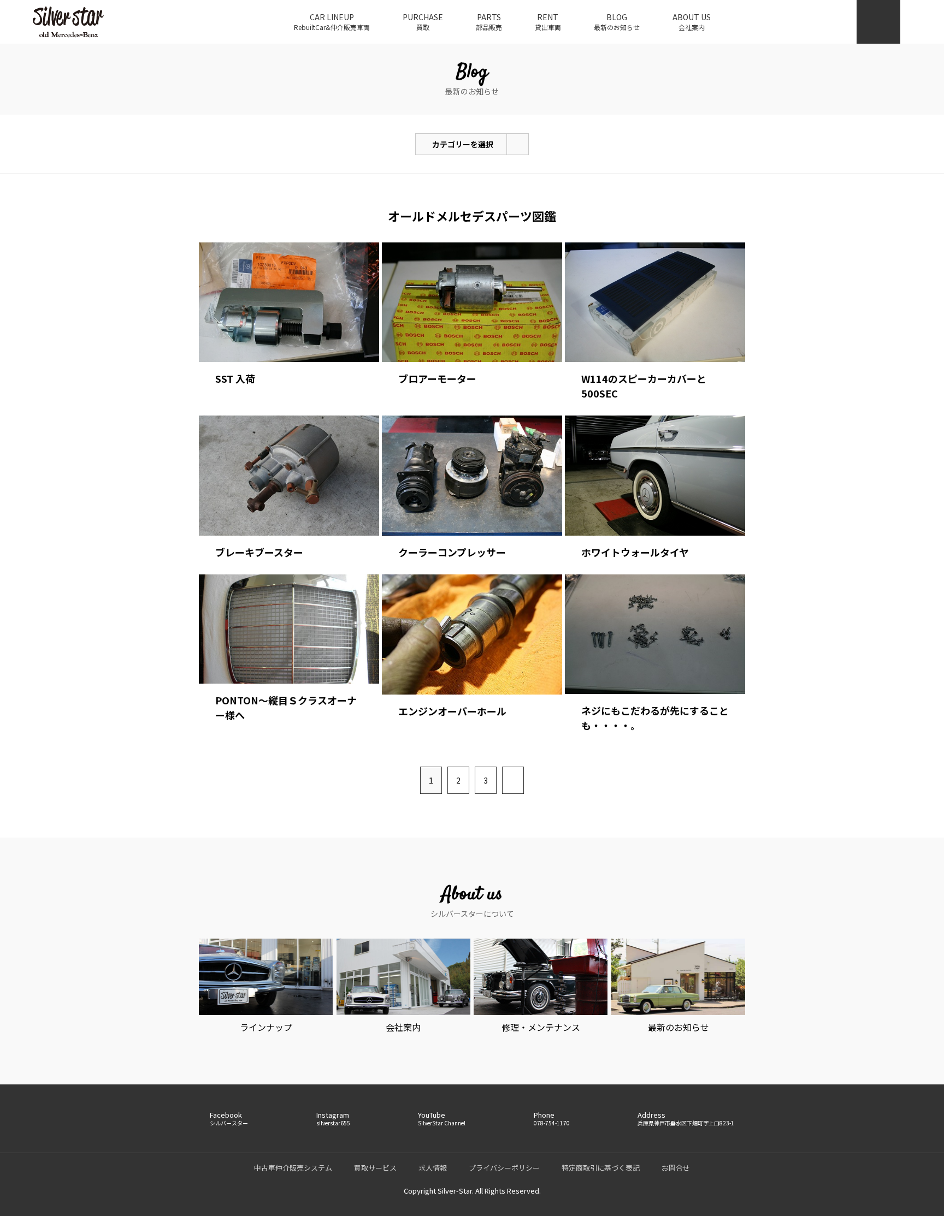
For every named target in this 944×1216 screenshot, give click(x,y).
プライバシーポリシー (504, 1167)
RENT (548, 21)
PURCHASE (423, 21)
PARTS (489, 21)
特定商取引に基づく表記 (601, 1167)
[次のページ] (513, 780)
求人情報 (432, 1167)
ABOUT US (691, 21)
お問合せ (676, 1167)
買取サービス (375, 1167)
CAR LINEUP (332, 21)
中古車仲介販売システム (293, 1167)
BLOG (617, 21)
